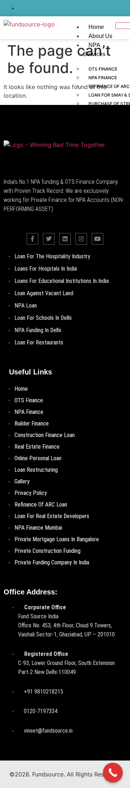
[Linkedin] (65, 239)
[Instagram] (81, 239)
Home (96, 27)
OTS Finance (102, 69)
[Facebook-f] (32, 239)
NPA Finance (102, 77)
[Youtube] (97, 239)
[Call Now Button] (113, 773)
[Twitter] (49, 239)
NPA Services (94, 49)
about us (100, 36)
